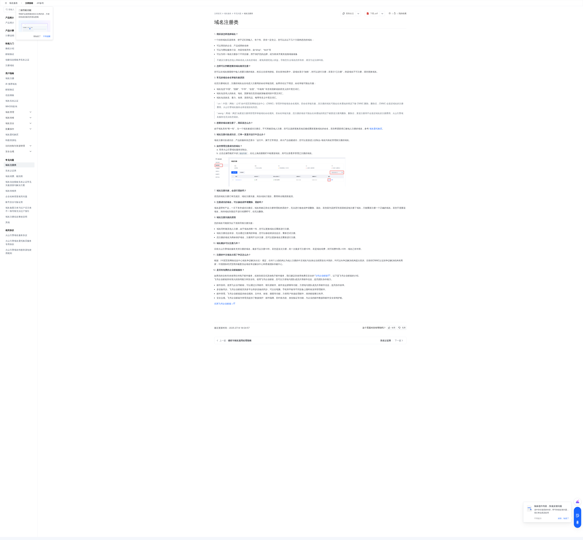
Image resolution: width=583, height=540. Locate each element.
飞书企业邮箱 (321, 275)
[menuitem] (19, 48)
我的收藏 (402, 13)
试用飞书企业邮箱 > (223, 303)
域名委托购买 (375, 128)
